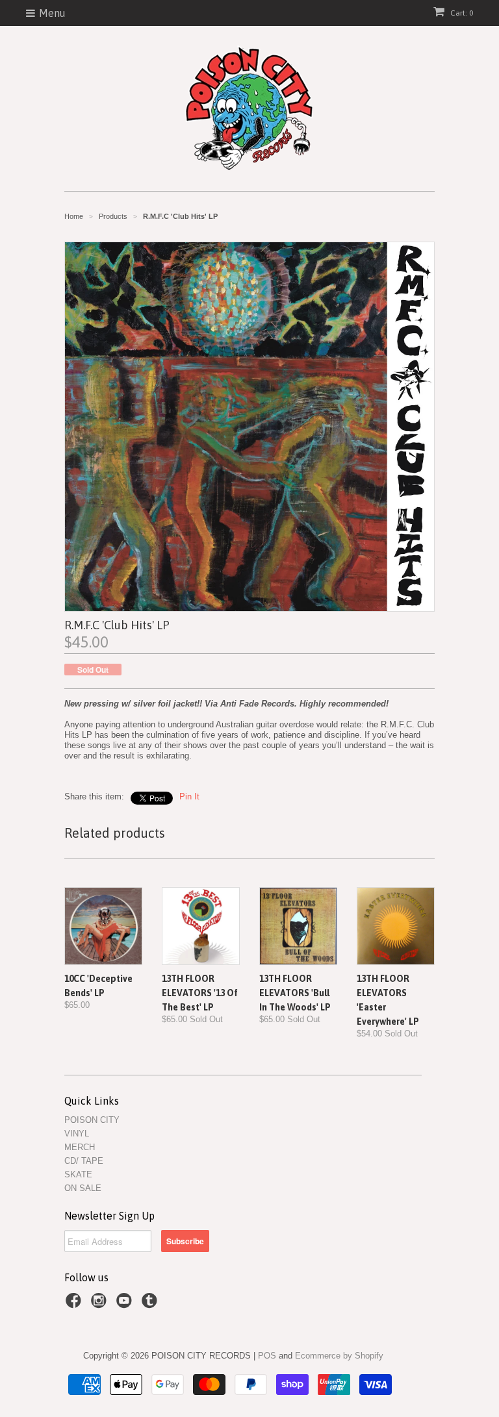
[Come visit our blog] (151, 1304)
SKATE (78, 1174)
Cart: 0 (460, 13)
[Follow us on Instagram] (100, 1304)
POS (267, 1356)
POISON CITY (92, 1120)
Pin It (189, 796)
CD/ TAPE (83, 1161)
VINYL (76, 1133)
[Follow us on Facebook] (75, 1304)
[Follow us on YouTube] (126, 1304)
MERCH (79, 1147)
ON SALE (82, 1188)
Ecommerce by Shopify (339, 1356)
